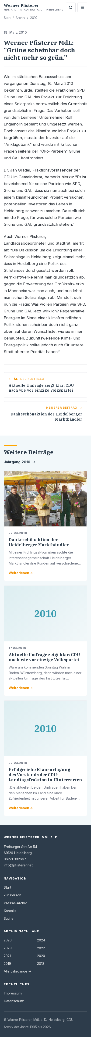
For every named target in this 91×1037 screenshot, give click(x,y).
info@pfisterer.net (18, 865)
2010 (33, 18)
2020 (41, 956)
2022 (41, 948)
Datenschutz (14, 1001)
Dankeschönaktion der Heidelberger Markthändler (39, 542)
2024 (41, 940)
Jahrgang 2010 (17, 462)
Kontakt (10, 911)
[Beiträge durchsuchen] (71, 7)
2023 (8, 948)
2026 (8, 940)
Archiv (20, 18)
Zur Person (12, 895)
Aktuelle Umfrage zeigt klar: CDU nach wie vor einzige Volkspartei (44, 657)
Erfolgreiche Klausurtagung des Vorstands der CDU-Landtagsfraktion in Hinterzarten (45, 775)
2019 (7, 964)
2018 (40, 964)
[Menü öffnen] (82, 7)
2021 (7, 956)
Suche (9, 918)
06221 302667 (15, 859)
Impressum (13, 993)
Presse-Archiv (15, 903)
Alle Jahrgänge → (18, 971)
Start (7, 18)
